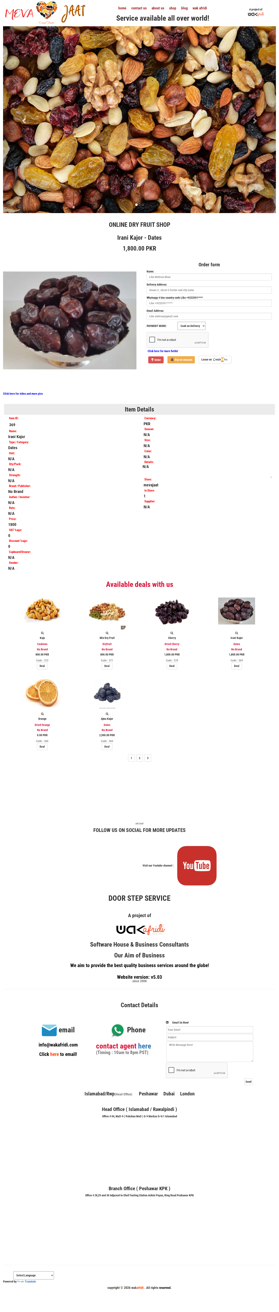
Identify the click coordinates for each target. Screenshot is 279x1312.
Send (248, 1081)
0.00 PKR (42, 735)
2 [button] (139, 758)
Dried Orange (42, 725)
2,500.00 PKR (107, 735)
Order (157, 360)
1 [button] (131, 758)
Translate (30, 1281)
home (122, 8)
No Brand (42, 649)
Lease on (206, 359)
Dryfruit (107, 644)
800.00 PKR (42, 654)
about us (158, 8)
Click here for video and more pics (23, 393)
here (144, 1046)
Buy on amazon (183, 359)
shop (172, 8)
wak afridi (200, 8)
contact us (139, 8)
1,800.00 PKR (172, 654)
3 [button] (147, 758)
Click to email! (58, 1054)
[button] (23, 119)
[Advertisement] (139, 793)
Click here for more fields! (163, 351)
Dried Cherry (172, 644)
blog (184, 8)
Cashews (42, 644)
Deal (42, 666)
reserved (165, 1288)
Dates (236, 644)
